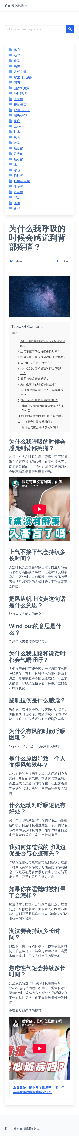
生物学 (18, 187)
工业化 (18, 126)
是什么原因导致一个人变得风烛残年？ (42, 392)
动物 (17, 55)
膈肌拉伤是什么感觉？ (35, 378)
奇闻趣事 (20, 105)
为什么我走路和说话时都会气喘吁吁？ (41, 371)
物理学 (18, 176)
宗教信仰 (20, 115)
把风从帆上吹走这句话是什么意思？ (43, 357)
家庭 (17, 121)
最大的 (18, 154)
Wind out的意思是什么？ (37, 362)
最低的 (18, 148)
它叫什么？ (22, 110)
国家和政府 (22, 88)
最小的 (18, 159)
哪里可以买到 (23, 77)
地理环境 (20, 94)
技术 (17, 132)
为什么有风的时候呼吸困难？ (38, 384)
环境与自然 (22, 181)
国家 (17, 83)
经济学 (18, 192)
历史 (17, 66)
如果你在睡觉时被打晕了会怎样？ (42, 416)
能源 (17, 197)
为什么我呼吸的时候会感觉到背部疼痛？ (42, 343)
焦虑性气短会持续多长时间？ (40, 427)
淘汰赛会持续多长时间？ (37, 421)
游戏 (17, 170)
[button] (73, 5)
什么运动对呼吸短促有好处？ (39, 400)
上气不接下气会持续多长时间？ (40, 351)
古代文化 (20, 72)
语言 (17, 203)
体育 (17, 50)
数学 (17, 143)
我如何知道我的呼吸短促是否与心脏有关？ (43, 408)
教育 (17, 137)
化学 (17, 61)
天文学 (18, 99)
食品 (17, 208)
